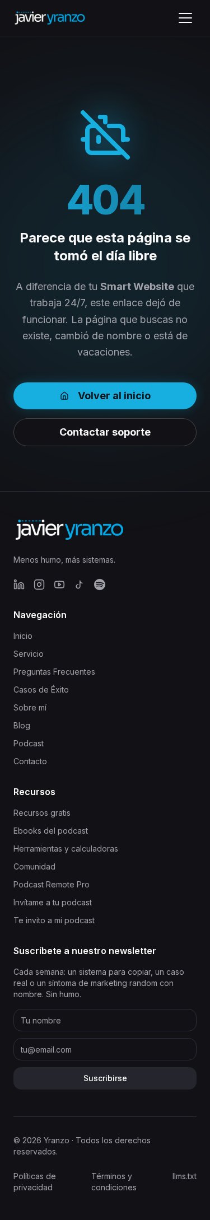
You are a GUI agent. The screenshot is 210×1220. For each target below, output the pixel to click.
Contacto (30, 761)
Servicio (28, 653)
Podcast (28, 743)
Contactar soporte (105, 432)
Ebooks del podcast (50, 830)
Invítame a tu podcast (52, 902)
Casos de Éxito (41, 689)
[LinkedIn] (19, 584)
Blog (21, 725)
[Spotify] (99, 584)
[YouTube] (59, 584)
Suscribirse (105, 1078)
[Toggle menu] (185, 18)
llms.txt (184, 1176)
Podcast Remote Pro (51, 884)
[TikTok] (79, 584)
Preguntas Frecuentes (54, 671)
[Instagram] (39, 584)
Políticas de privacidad (34, 1181)
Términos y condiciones (114, 1181)
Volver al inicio (114, 395)
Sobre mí (29, 707)
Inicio (22, 636)
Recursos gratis (42, 812)
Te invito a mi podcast (54, 920)
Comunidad (34, 866)
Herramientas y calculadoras (65, 848)
